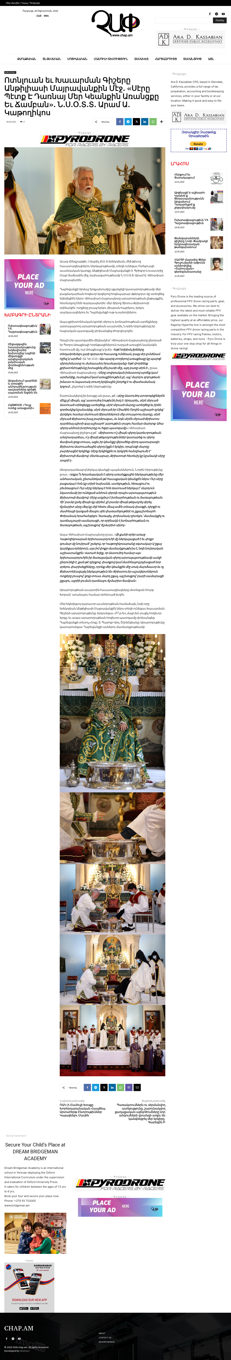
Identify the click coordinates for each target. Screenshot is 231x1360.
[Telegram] (216, 14)
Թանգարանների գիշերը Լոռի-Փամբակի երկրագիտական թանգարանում (191, 243)
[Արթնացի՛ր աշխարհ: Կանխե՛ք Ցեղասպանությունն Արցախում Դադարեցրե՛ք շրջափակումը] (216, 197)
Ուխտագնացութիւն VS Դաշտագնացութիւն (191, 221)
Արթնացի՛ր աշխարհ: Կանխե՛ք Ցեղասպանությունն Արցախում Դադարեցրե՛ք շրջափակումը (189, 200)
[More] (161, 121)
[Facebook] (209, 14)
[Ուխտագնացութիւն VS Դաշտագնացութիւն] (45, 329)
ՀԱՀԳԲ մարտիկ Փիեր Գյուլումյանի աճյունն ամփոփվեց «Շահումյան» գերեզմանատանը (190, 265)
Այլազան (10, 72)
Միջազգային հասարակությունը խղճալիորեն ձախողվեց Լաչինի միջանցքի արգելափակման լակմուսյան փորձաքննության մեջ (22, 356)
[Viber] (128, 1087)
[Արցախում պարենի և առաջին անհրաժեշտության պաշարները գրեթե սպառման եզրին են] (45, 384)
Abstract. (25, 1350)
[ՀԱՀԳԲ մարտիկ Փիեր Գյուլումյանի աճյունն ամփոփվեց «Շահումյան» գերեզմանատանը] (216, 264)
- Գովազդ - (179, 74)
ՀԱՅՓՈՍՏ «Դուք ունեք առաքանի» (21, 406)
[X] (136, 121)
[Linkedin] (144, 121)
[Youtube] (223, 14)
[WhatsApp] (153, 121)
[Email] (137, 1087)
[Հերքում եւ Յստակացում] (216, 179)
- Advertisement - (16, 1135)
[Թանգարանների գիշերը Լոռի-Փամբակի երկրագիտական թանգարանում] (216, 242)
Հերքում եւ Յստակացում (184, 176)
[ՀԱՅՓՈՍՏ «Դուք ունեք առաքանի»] (45, 408)
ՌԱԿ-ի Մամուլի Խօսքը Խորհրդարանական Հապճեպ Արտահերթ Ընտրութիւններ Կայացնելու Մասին (82, 1110)
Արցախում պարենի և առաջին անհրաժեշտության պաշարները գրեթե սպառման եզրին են (22, 386)
